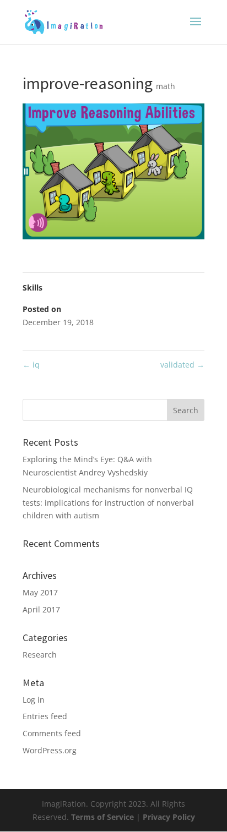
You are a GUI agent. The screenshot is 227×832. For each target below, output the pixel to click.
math (165, 86)
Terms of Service (103, 817)
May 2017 (40, 592)
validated (182, 364)
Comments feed (52, 733)
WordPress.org (50, 750)
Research (40, 654)
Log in (34, 699)
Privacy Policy (169, 817)
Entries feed (45, 716)
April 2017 (41, 609)
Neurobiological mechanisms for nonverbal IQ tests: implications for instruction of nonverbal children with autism (108, 502)
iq (31, 364)
